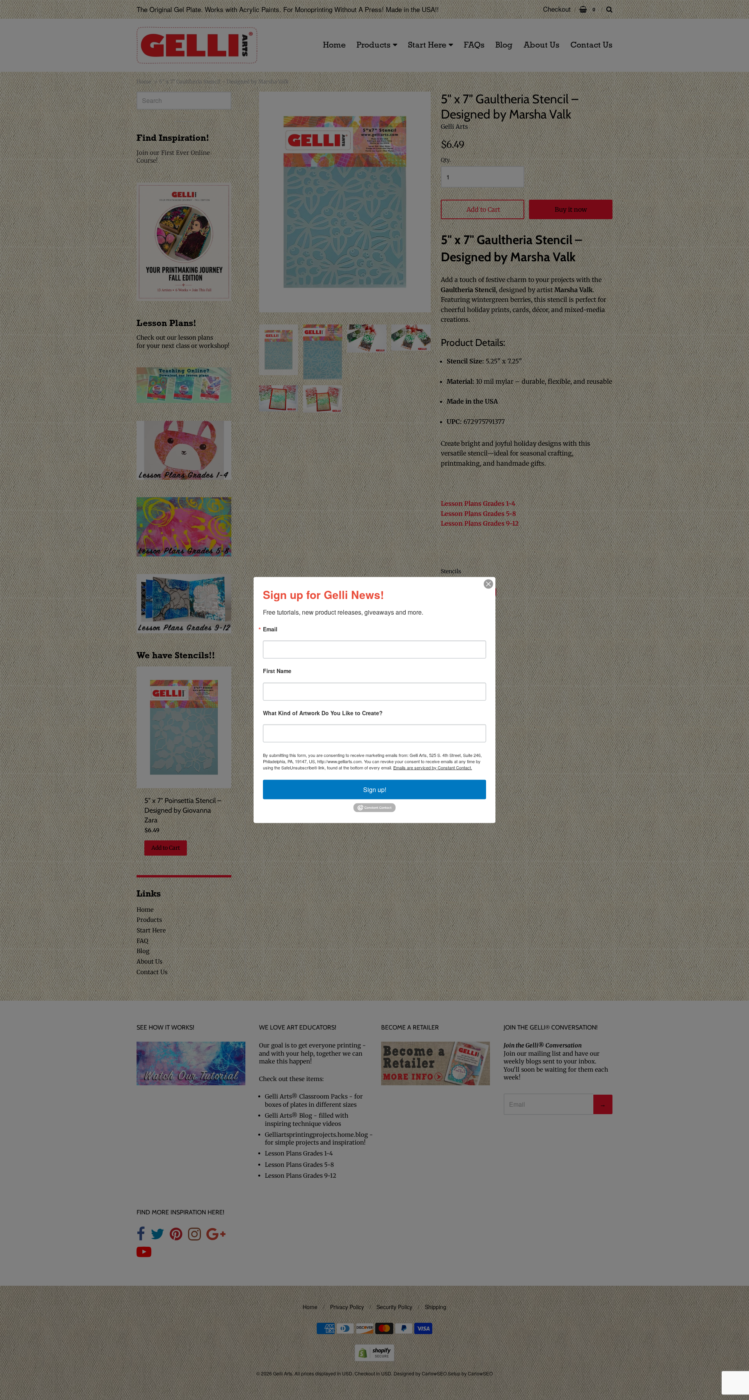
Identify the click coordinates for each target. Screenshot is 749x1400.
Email (270, 629)
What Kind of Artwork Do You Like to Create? (323, 713)
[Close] (488, 584)
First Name (277, 671)
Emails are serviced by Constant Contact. (432, 767)
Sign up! (374, 789)
